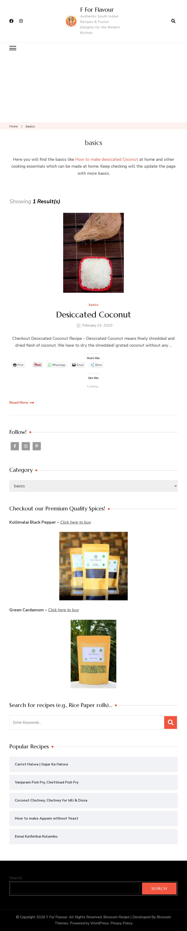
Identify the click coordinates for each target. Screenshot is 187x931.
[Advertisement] (93, 88)
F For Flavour (97, 9)
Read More (18, 402)
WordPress (99, 923)
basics (93, 305)
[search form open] (173, 21)
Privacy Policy (121, 923)
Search (15, 878)
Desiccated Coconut (93, 314)
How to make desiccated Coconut (106, 159)
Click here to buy (75, 522)
